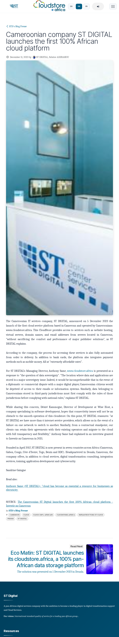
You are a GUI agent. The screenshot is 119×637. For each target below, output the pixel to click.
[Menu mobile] (113, 6)
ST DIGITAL (22, 519)
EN (79, 6)
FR (86, 6)
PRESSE (10, 519)
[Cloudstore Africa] (48, 6)
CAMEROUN (15, 515)
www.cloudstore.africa (80, 371)
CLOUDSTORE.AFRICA (66, 515)
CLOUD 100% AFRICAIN (43, 515)
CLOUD (26, 515)
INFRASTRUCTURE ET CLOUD (91, 515)
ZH (71, 6)
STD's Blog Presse (18, 26)
